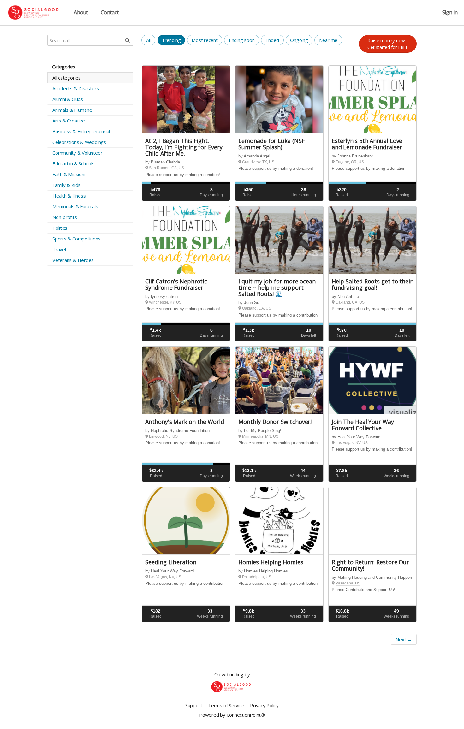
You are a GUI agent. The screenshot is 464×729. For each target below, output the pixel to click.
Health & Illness (69, 196)
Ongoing (299, 40)
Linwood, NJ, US (163, 436)
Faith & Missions (69, 174)
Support (193, 705)
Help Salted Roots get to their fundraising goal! (372, 284)
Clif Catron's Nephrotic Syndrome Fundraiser (176, 284)
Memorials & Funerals (75, 206)
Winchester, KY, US (165, 302)
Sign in (450, 12)
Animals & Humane (72, 110)
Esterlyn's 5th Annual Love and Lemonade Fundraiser (367, 144)
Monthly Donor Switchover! (275, 421)
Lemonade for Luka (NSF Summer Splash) (271, 144)
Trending (171, 40)
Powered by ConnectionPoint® (232, 715)
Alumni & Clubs (67, 99)
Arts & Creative (68, 120)
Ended (272, 40)
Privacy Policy (264, 705)
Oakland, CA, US (256, 308)
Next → (404, 639)
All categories (66, 77)
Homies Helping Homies (270, 562)
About (81, 12)
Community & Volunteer (77, 153)
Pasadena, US (348, 583)
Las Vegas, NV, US (352, 443)
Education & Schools (73, 163)
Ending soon (242, 40)
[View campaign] (186, 99)
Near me (328, 40)
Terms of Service (226, 705)
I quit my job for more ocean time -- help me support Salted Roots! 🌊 (276, 287)
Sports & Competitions (76, 238)
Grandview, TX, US (258, 162)
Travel (59, 249)
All (148, 40)
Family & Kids (66, 185)
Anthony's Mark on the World (184, 421)
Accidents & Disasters (75, 88)
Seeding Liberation (170, 562)
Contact (109, 12)
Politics (59, 228)
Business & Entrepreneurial (81, 131)
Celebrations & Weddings (79, 142)
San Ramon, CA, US (166, 168)
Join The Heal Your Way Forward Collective (363, 425)
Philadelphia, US (256, 577)
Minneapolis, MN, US (260, 436)
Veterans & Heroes (73, 260)
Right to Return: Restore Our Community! (370, 565)
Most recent (205, 40)
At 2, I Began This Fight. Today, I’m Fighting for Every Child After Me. (183, 147)
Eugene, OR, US (350, 162)
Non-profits (64, 217)
